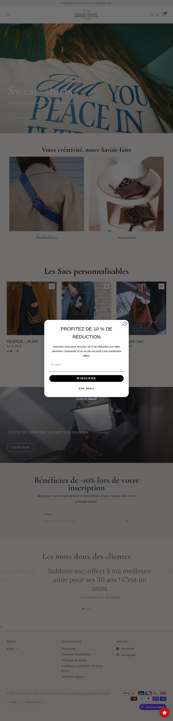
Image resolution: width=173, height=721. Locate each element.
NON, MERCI (86, 388)
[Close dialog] (125, 324)
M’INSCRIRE (86, 378)
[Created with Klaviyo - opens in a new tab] (86, 399)
